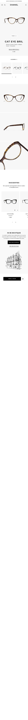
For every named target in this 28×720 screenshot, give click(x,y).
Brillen (16, 310)
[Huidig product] (6, 68)
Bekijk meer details (14, 49)
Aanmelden (4, 304)
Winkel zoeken (12, 278)
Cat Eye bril (9, 214)
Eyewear (11, 310)
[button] (14, 4)
